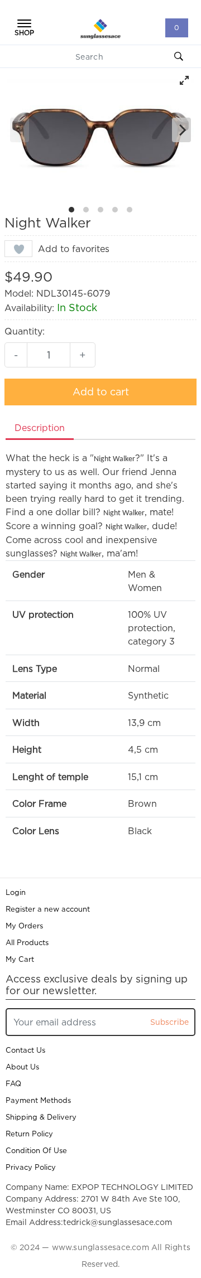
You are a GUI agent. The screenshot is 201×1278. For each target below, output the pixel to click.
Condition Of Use (36, 1150)
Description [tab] (40, 428)
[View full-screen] (184, 80)
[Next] (181, 130)
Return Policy (29, 1133)
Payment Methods (38, 1100)
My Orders (24, 926)
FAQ (13, 1083)
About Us (22, 1067)
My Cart (20, 959)
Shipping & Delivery (41, 1117)
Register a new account (48, 909)
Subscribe (169, 1022)
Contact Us (25, 1050)
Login (16, 892)
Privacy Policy (31, 1167)
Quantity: (24, 331)
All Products (27, 942)
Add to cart (101, 391)
